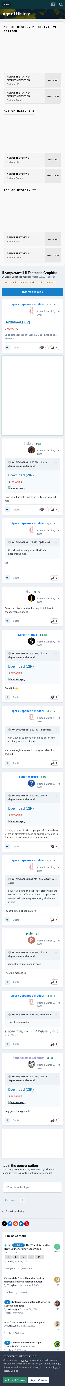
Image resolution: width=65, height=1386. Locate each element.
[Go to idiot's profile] (31, 598)
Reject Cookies (38, 1380)
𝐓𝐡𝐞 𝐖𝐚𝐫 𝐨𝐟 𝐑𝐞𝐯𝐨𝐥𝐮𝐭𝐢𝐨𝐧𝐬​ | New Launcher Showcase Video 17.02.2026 (27, 1249)
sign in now (19, 1173)
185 (51, 1058)
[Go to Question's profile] (57, 1324)
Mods (52, 276)
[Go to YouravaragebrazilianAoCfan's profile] (57, 1344)
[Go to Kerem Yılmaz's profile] (31, 641)
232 (39, 444)
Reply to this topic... (20, 1187)
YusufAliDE (13, 1346)
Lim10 (10, 1261)
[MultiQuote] (7, 347)
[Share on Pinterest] (26, 1223)
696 (44, 777)
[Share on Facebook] (9, 1223)
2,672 (44, 635)
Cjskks (42, 542)
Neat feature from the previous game (24, 1322)
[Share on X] (4, 1223)
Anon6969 (12, 1326)
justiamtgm (13, 1309)
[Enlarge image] (16, 488)
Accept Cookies (16, 1380)
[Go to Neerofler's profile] (57, 1303)
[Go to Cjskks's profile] (31, 449)
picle (43, 1014)
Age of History (16, 13)
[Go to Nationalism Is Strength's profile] (31, 1064)
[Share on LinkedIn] (21, 1223)
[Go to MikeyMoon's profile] (57, 1280)
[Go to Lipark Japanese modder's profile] (31, 310)
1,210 (52, 304)
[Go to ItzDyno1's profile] (57, 1247)
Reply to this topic (32, 291)
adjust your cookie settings (46, 1363)
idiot (42, 729)
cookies (24, 1360)
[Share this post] (59, 311)
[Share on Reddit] (15, 1223)
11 (39, 1257)
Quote (16, 347)
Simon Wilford (46, 879)
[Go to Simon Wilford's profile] (31, 783)
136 (38, 592)
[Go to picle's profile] (31, 940)
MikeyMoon (13, 1285)
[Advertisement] (32, 391)
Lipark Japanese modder (18, 276)
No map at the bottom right (26, 1342)
